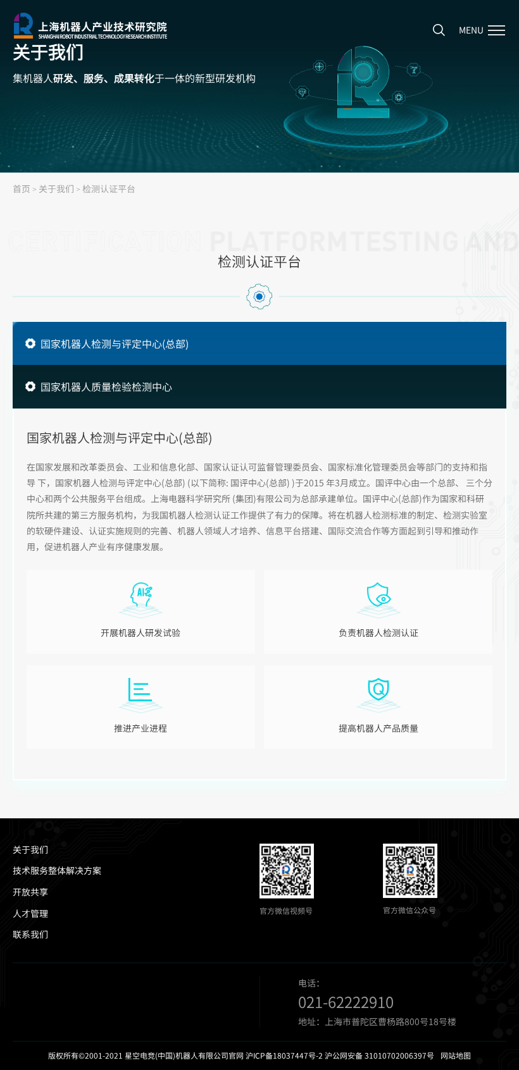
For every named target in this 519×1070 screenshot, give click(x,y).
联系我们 (30, 934)
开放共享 (30, 892)
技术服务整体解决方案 (57, 870)
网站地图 (456, 1055)
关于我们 (56, 188)
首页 (21, 188)
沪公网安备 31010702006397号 (379, 1055)
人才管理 (30, 913)
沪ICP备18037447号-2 (284, 1055)
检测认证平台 (108, 188)
